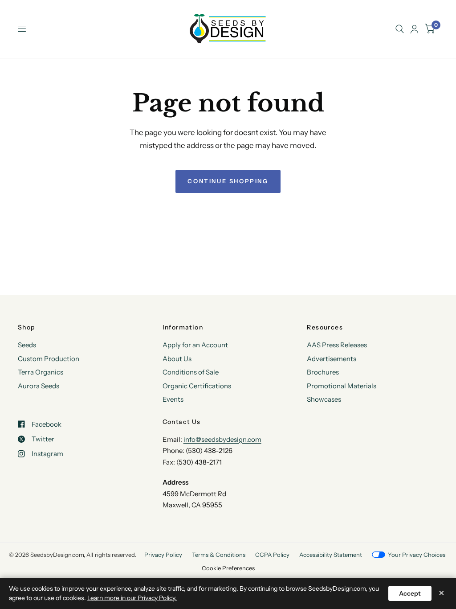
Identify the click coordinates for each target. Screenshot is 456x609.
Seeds (27, 345)
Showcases (324, 399)
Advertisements (331, 358)
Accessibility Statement (330, 554)
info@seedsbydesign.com (222, 439)
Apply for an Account (195, 345)
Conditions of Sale (191, 372)
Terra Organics (40, 372)
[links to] (414, 29)
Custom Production (48, 358)
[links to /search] (399, 29)
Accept (410, 593)
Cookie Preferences (228, 568)
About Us (177, 358)
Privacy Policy (163, 554)
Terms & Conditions (218, 554)
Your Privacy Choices (416, 554)
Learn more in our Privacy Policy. (132, 598)
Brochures (323, 372)
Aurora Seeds (38, 386)
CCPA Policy (272, 554)
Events (173, 399)
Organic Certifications (197, 386)
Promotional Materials (341, 386)
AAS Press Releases (337, 345)
